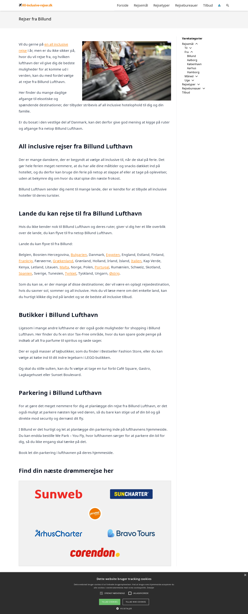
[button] (124, 608)
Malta (64, 267)
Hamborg (193, 72)
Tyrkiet (70, 273)
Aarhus (191, 68)
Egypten (113, 254)
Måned (189, 76)
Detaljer (150, 587)
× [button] (245, 575)
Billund (191, 56)
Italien (136, 260)
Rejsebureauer (186, 5)
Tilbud (208, 5)
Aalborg (192, 60)
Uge (187, 80)
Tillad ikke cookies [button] (136, 602)
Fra (187, 52)
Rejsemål (141, 5)
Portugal (102, 267)
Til (186, 48)
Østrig (114, 273)
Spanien (25, 273)
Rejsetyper (161, 5)
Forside (122, 5)
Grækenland (63, 260)
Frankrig (26, 260)
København (194, 64)
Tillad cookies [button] (109, 602)
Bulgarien (79, 254)
